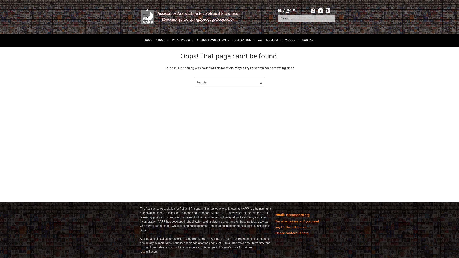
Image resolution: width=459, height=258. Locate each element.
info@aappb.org (298, 215)
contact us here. (297, 233)
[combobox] (225, 82)
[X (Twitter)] (328, 10)
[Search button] (261, 82)
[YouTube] (320, 10)
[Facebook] (313, 10)
